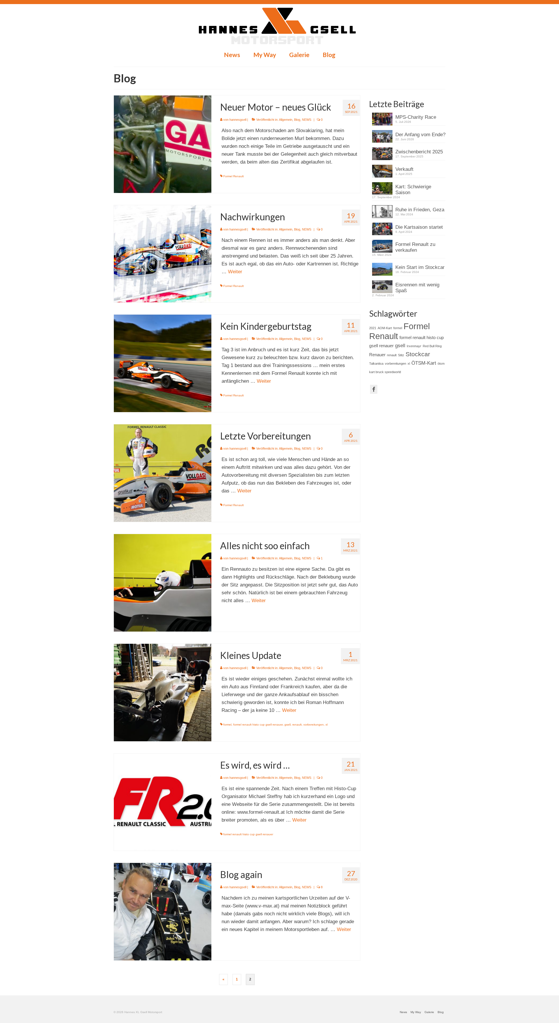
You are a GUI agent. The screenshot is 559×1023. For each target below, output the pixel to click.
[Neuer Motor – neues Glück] (162, 144)
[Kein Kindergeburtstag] (162, 363)
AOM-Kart (385, 328)
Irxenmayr (414, 346)
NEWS (306, 119)
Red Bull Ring (432, 346)
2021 (372, 328)
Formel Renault (233, 176)
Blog (297, 119)
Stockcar (418, 354)
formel (227, 724)
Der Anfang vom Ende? (420, 134)
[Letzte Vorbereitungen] (162, 473)
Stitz (401, 355)
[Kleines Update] (162, 692)
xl (327, 724)
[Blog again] (162, 911)
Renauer (377, 354)
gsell (287, 724)
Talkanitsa (376, 363)
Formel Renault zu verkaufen (415, 247)
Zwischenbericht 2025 (419, 152)
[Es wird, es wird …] (162, 801)
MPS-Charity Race (415, 117)
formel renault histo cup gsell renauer (258, 724)
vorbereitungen (313, 724)
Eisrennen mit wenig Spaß (417, 287)
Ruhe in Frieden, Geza (419, 209)
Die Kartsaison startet (419, 227)
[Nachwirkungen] (162, 253)
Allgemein (285, 119)
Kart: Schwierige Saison (413, 189)
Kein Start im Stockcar (420, 267)
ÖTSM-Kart (423, 363)
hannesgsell (237, 119)
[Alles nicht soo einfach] (162, 582)
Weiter (235, 271)
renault (297, 724)
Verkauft (404, 169)
